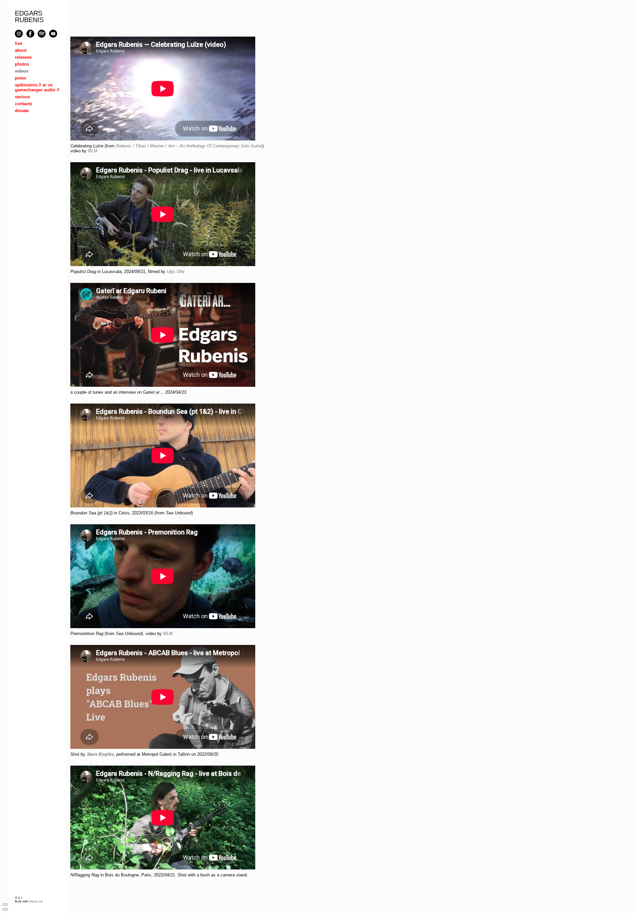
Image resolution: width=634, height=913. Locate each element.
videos (21, 71)
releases (23, 57)
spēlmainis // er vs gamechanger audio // (37, 87)
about (20, 50)
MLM (92, 150)
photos (22, 64)
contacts (23, 103)
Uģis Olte (176, 271)
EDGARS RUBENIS (29, 16)
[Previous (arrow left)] (5, 909)
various (22, 96)
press (20, 78)
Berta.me (36, 901)
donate (22, 110)
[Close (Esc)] (5, 904)
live (18, 43)
